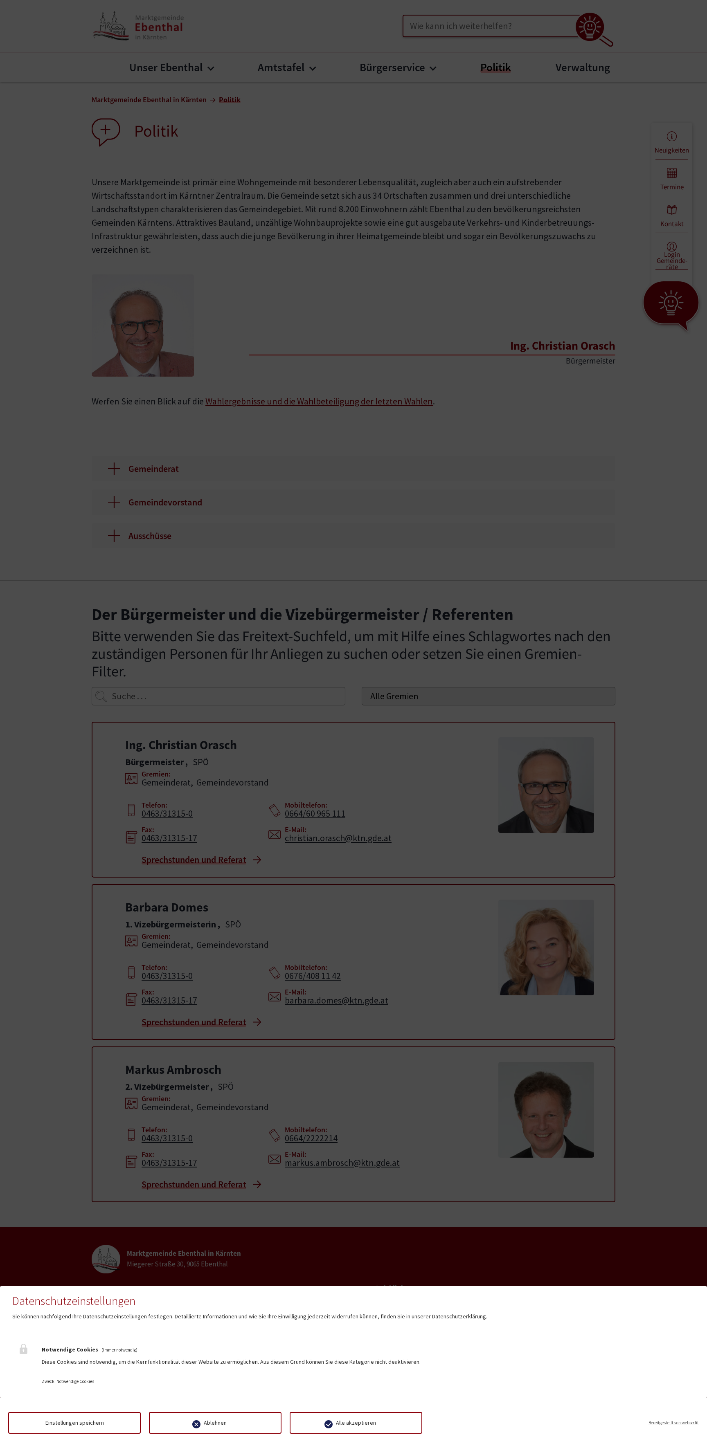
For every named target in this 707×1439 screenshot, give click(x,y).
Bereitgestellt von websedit (673, 1423)
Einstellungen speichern (74, 1422)
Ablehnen (215, 1422)
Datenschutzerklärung (459, 1316)
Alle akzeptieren (356, 1422)
